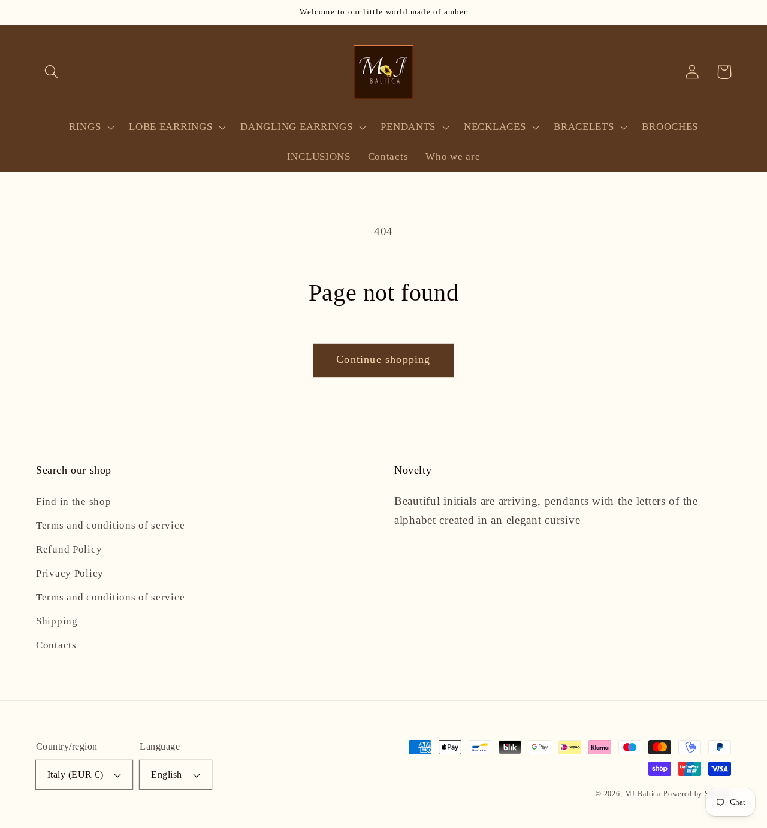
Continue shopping (383, 359)
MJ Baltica (642, 794)
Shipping (57, 621)
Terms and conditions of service (110, 525)
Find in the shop (73, 501)
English (166, 774)
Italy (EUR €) (75, 774)
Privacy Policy (70, 573)
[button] (52, 72)
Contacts (56, 645)
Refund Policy (69, 549)
